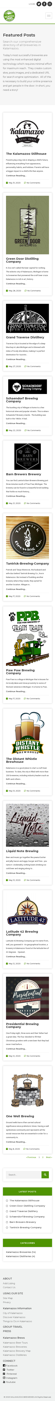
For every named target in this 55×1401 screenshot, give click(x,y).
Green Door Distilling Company (22, 260)
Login (32, 4)
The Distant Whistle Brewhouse (21, 760)
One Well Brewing (20, 1116)
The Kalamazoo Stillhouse (26, 153)
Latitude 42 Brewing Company (22, 933)
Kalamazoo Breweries (18, 1252)
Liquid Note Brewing (22, 851)
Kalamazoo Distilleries (18, 1256)
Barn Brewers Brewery (23, 474)
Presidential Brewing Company (22, 1025)
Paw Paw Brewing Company (20, 672)
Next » (49, 1157)
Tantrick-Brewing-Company (27, 563)
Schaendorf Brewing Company (22, 400)
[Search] (45, 1174)
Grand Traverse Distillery (25, 337)
